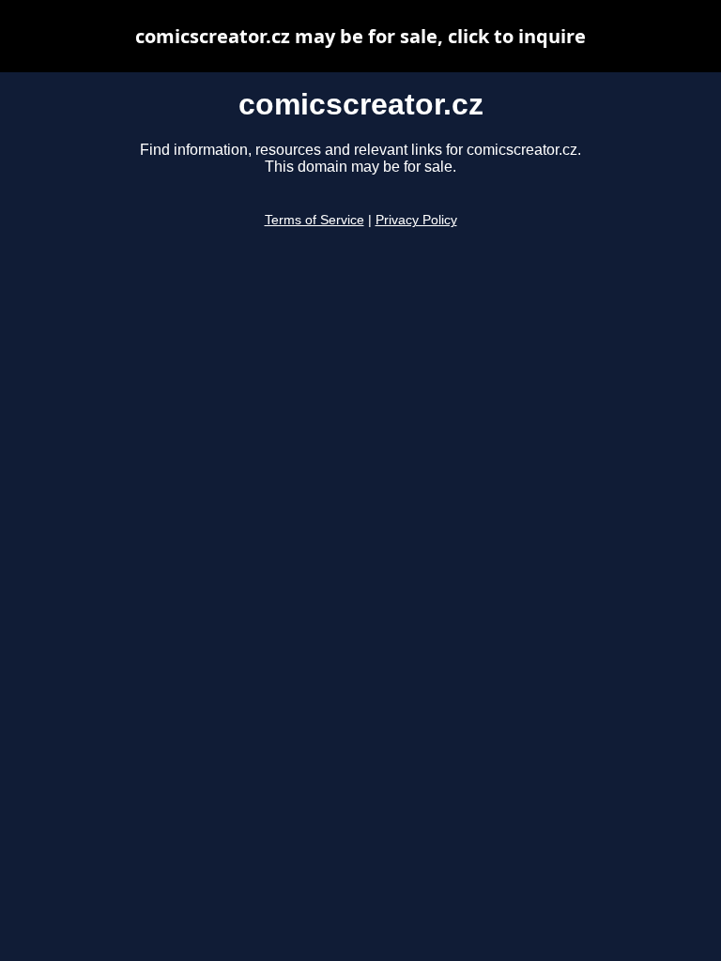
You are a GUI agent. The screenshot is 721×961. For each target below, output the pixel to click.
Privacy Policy (416, 220)
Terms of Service (314, 220)
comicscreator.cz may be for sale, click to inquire (360, 36)
